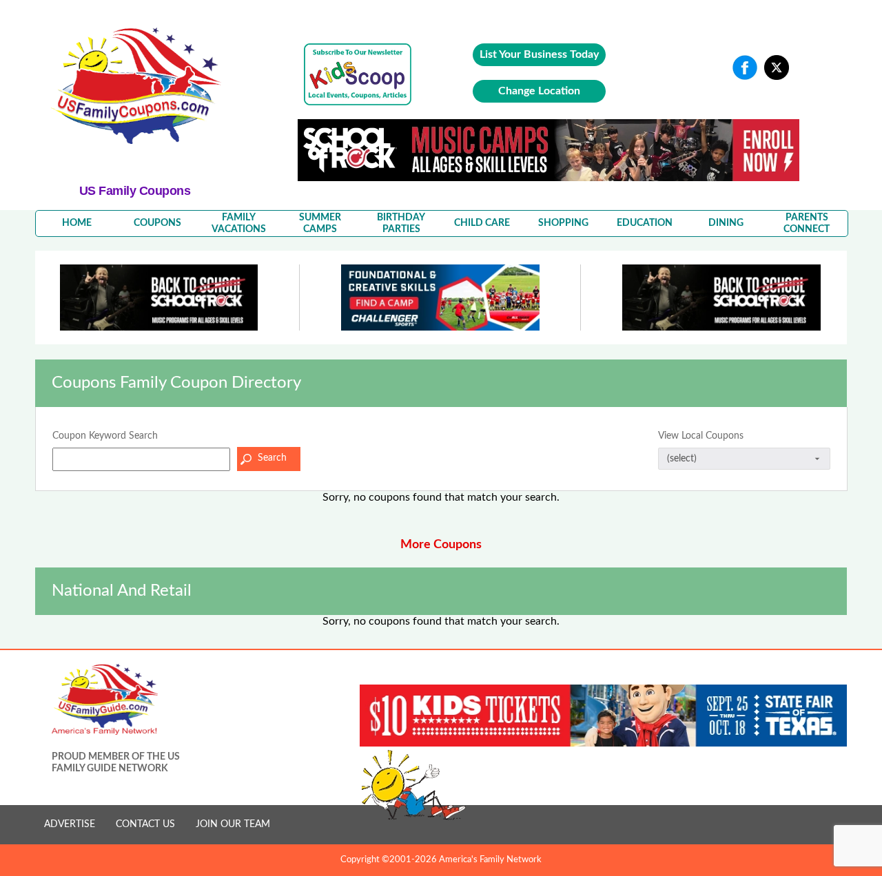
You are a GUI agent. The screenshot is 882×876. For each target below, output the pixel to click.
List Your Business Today (539, 54)
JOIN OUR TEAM (233, 824)
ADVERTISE (69, 824)
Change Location (539, 90)
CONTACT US (145, 824)
